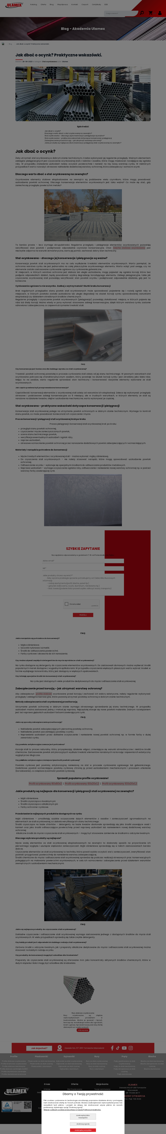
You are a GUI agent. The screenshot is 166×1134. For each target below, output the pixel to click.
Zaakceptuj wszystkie (83, 1130)
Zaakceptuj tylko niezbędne (83, 1116)
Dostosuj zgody (83, 1124)
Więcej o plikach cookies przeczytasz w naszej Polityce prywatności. (72, 1110)
